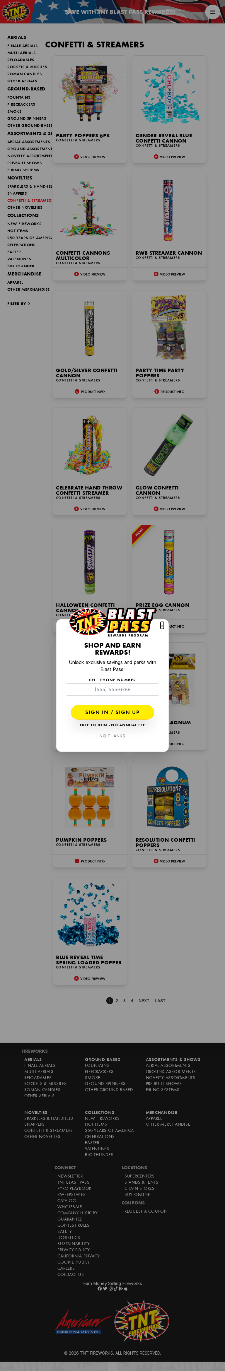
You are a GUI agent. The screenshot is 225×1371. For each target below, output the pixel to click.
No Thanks (112, 735)
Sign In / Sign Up (112, 713)
